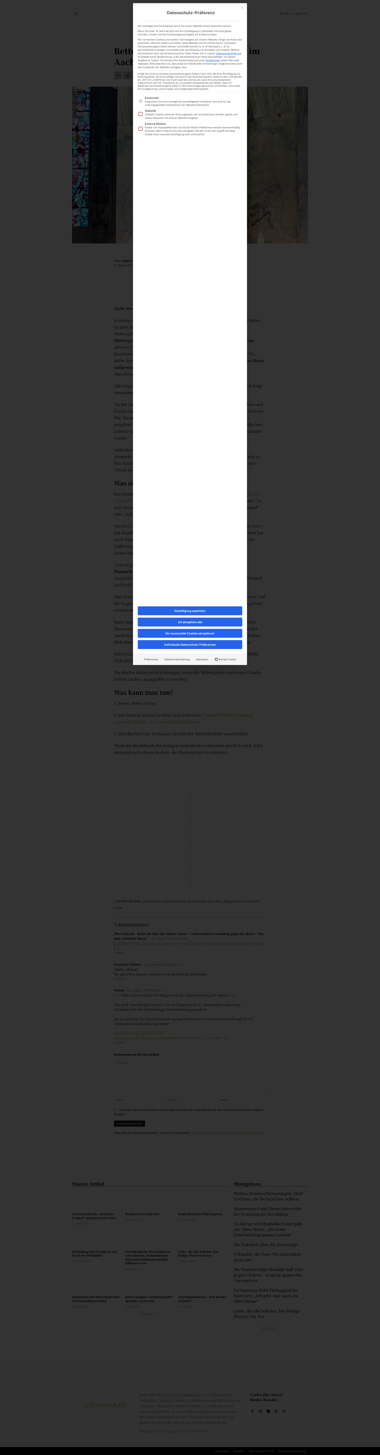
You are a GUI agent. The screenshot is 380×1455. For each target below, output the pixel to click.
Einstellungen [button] (212, 60)
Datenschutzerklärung (228, 53)
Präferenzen (151, 659)
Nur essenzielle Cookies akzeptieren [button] (190, 633)
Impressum (202, 659)
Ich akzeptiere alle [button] (190, 622)
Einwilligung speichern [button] (190, 610)
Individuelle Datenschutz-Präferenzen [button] (190, 644)
